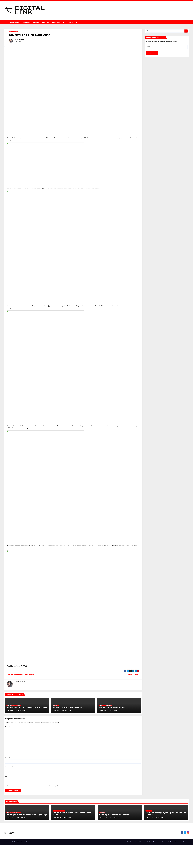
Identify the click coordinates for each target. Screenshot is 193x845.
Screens (36, 22)
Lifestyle (45, 22)
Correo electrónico (10, 767)
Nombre (7, 757)
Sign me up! (152, 53)
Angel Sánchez (20, 710)
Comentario (8, 726)
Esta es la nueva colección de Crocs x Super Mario (72, 814)
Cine (10, 31)
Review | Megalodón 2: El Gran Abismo (21, 674)
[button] (188, 22)
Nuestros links (73, 22)
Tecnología (26, 22)
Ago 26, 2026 (11, 817)
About (131, 841)
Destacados (15, 31)
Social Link (56, 22)
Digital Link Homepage (140, 841)
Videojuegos (14, 22)
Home (123, 841)
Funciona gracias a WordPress (10, 841)
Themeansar (29, 841)
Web (6, 776)
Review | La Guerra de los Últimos (67, 707)
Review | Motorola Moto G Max (112, 707)
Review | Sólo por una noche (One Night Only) (26, 707)
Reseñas (18, 705)
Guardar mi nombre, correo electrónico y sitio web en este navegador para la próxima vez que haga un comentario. (37, 785)
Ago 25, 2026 (103, 817)
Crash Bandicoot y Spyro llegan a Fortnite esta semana (166, 814)
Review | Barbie (133, 674)
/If (63, 22)
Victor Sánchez (21, 39)
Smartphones (109, 705)
